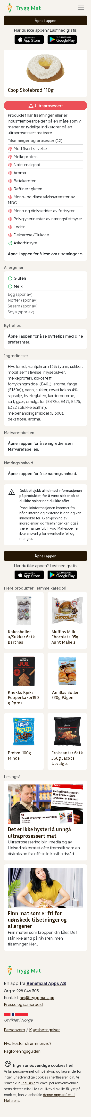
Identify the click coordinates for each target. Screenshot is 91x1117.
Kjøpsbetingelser (44, 1029)
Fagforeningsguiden (22, 1051)
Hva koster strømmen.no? (27, 1043)
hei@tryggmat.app (37, 997)
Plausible (28, 1083)
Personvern (14, 1029)
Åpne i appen (45, 20)
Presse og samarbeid (23, 1004)
